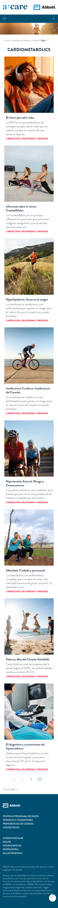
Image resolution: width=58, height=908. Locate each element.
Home (6, 40)
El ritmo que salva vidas (20, 117)
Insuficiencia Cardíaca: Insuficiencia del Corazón (28, 390)
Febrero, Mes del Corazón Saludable (27, 659)
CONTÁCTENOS (11, 827)
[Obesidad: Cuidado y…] (29, 537)
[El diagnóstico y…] (29, 711)
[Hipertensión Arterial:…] (29, 448)
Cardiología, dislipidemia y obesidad (25, 40)
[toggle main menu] (4, 19)
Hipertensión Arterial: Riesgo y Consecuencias (24, 483)
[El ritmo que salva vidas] (29, 85)
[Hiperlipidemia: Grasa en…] (29, 266)
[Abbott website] (44, 7)
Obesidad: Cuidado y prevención (25, 570)
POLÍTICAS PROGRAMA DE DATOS (21, 816)
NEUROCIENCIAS (12, 845)
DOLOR (7, 842)
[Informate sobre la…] (29, 173)
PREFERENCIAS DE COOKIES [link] (18, 823)
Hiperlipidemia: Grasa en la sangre (27, 299)
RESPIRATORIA (11, 849)
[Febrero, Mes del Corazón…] (29, 626)
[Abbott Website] (29, 808)
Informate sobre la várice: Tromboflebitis (21, 208)
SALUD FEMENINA (12, 853)
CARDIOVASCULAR (13, 838)
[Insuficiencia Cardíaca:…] (29, 355)
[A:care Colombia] (15, 7)
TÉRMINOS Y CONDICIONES (18, 820)
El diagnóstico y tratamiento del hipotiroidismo (25, 746)
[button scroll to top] (52, 898)
